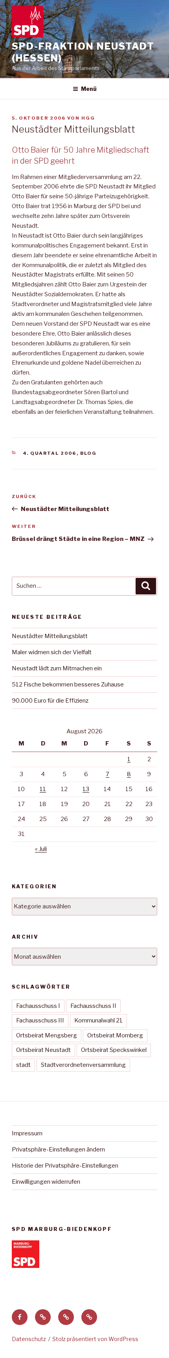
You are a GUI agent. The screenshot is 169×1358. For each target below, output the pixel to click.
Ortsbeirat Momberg (115, 1035)
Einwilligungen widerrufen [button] (46, 1181)
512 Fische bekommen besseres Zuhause (68, 684)
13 (86, 789)
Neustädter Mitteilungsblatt (50, 636)
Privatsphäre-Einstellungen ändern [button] (58, 1149)
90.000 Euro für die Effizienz (50, 700)
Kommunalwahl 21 (98, 1020)
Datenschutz (29, 1339)
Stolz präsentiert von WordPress (95, 1339)
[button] (43, 1317)
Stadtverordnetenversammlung (83, 1064)
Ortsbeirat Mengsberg (46, 1035)
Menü (89, 88)
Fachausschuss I (38, 1005)
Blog (88, 453)
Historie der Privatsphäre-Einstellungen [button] (65, 1165)
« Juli (41, 848)
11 (43, 789)
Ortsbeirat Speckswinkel (114, 1050)
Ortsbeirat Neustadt (43, 1050)
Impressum (27, 1133)
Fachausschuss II (93, 1005)
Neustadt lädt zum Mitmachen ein (57, 668)
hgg (88, 118)
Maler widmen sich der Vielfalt (52, 652)
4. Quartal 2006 (50, 453)
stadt (23, 1064)
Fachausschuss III (40, 1020)
